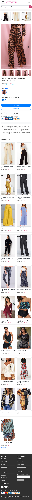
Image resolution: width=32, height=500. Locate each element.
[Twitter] (4, 487)
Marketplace (4, 477)
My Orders (3, 459)
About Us (3, 480)
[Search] (30, 6)
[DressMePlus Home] (11, 2)
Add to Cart (16, 108)
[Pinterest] (7, 487)
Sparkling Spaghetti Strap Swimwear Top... (22, 320)
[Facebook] (2, 487)
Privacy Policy (20, 464)
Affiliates (3, 475)
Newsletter (4, 467)
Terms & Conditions (21, 467)
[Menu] (3, 2)
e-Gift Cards (4, 472)
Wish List (3, 464)
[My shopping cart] (29, 2)
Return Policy (20, 461)
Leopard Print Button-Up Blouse (7, 442)
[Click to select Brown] (4, 92)
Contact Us (19, 459)
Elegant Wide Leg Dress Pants (7, 227)
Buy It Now (16, 105)
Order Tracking (4, 461)
